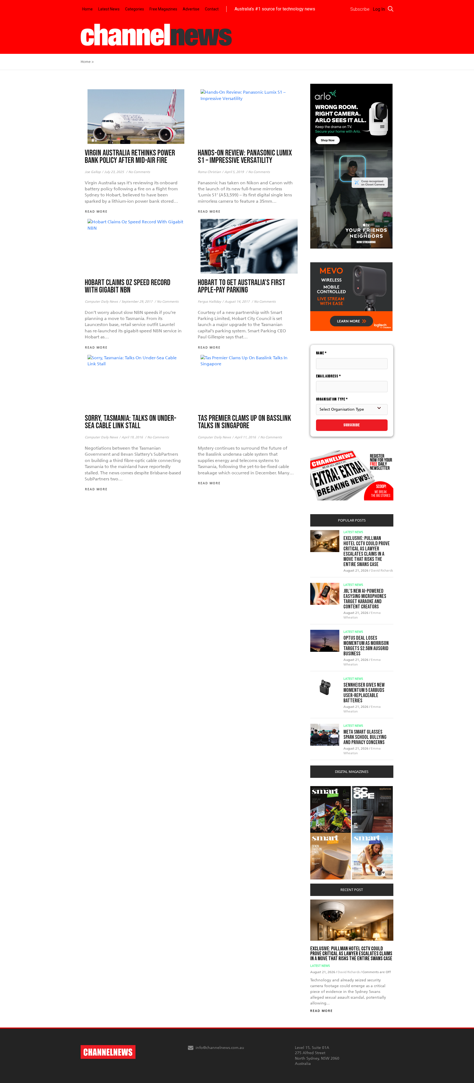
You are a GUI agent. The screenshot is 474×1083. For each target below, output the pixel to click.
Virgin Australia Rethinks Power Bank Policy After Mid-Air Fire (130, 156)
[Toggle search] (390, 9)
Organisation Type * (332, 399)
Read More (321, 1011)
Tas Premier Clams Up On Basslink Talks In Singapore (244, 422)
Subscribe (351, 425)
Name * (321, 353)
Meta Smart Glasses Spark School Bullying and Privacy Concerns (364, 737)
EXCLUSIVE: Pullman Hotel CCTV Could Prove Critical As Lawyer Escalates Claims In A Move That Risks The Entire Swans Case (366, 551)
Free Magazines (163, 9)
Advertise (191, 9)
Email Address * (328, 376)
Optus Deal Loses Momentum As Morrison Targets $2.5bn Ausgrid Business (366, 646)
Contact (212, 9)
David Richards (382, 570)
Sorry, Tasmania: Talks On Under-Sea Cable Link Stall (130, 422)
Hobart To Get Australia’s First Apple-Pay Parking (241, 286)
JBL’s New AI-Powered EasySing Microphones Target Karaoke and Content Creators (364, 599)
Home (87, 9)
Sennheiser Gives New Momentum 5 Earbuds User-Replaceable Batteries (364, 693)
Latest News (109, 9)
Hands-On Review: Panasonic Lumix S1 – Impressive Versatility (245, 156)
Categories (134, 9)
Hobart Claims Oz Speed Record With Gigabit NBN (127, 286)
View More (321, 789)
